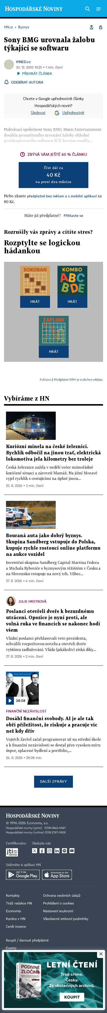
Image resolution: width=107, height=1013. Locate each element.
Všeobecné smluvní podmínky (65, 919)
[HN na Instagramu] (49, 850)
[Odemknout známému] (100, 27)
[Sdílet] (91, 27)
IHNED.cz (23, 62)
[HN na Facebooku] (42, 850)
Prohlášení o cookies (58, 903)
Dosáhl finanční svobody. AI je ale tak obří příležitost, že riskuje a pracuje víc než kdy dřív (51, 725)
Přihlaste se (73, 215)
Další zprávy (53, 781)
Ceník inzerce (16, 926)
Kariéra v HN (15, 919)
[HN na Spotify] (64, 850)
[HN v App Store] (57, 875)
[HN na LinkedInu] (56, 850)
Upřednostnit (73, 113)
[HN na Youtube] (71, 850)
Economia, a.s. (37, 823)
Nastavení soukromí (58, 911)
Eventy (11, 948)
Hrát (35, 301)
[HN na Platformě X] (34, 850)
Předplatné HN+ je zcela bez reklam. (78, 379)
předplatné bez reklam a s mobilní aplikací (62, 196)
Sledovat (38, 113)
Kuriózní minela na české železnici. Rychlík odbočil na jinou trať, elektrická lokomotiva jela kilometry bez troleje (53, 453)
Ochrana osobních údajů (61, 895)
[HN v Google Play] (23, 875)
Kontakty (13, 895)
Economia (13, 911)
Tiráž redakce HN (19, 903)
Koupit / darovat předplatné (27, 940)
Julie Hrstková (33, 601)
